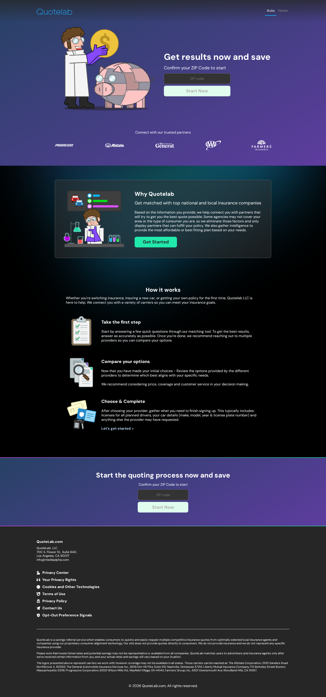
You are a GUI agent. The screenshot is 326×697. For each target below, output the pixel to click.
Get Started (156, 242)
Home (283, 10)
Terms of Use (53, 594)
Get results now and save (217, 57)
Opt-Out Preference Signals (67, 615)
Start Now (197, 91)
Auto (271, 10)
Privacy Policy (54, 601)
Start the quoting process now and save (163, 475)
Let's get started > (117, 428)
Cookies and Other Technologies (71, 586)
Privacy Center (55, 572)
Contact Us (52, 608)
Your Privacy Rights (59, 579)
